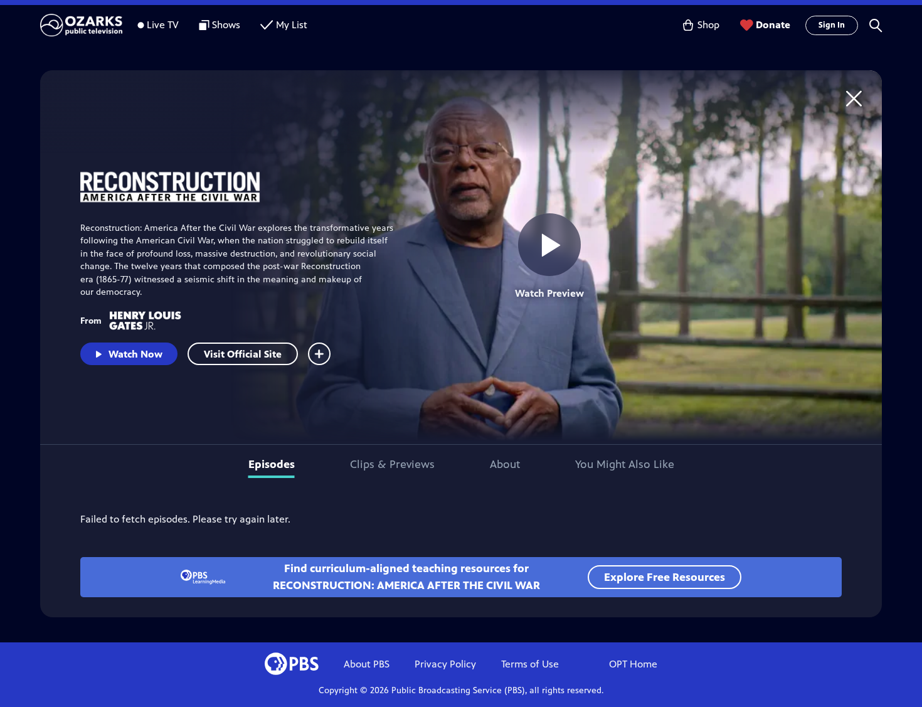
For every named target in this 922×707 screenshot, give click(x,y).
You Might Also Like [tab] (624, 464)
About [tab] (505, 464)
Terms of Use (530, 664)
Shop (708, 25)
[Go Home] (854, 98)
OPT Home (633, 664)
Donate (773, 25)
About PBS (366, 664)
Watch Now (135, 354)
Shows (226, 25)
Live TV (163, 25)
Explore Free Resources (664, 577)
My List (291, 25)
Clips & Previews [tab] (392, 464)
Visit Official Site (243, 354)
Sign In (832, 25)
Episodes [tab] (271, 464)
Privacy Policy (445, 664)
